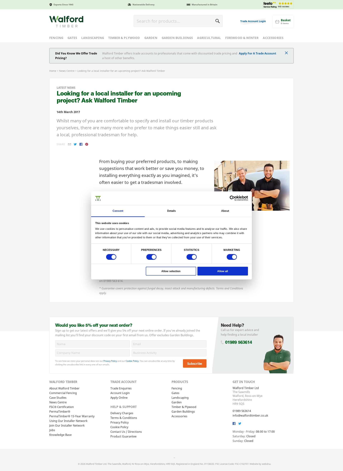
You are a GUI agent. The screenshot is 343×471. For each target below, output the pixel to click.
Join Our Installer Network (67, 425)
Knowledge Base (60, 435)
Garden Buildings (177, 38)
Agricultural (209, 38)
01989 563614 (238, 342)
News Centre (66, 70)
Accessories (273, 38)
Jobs (52, 430)
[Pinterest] (86, 144)
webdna (266, 463)
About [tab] (225, 210)
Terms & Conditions (123, 418)
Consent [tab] (118, 210)
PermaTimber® (59, 412)
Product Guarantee (123, 436)
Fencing (56, 38)
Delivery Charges (121, 413)
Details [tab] (171, 210)
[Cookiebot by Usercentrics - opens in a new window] (232, 198)
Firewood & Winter (242, 38)
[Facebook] (80, 144)
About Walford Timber (64, 388)
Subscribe (194, 363)
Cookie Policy (132, 360)
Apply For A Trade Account (257, 53)
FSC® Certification (61, 407)
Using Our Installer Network (68, 421)
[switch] (151, 257)
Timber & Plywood (124, 38)
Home (52, 70)
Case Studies (57, 398)
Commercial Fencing (63, 393)
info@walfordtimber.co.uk (250, 415)
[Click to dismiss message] (286, 53)
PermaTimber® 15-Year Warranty (72, 416)
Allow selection (170, 271)
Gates (72, 38)
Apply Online (119, 398)
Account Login (120, 393)
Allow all (222, 271)
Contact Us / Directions (126, 432)
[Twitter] (75, 144)
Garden (150, 38)
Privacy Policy (110, 360)
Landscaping (92, 38)
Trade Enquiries (121, 388)
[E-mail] (69, 144)
